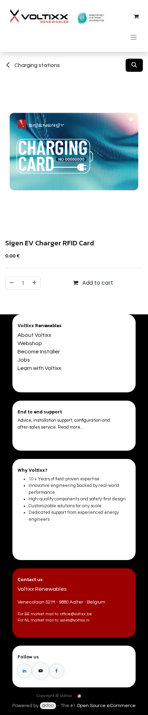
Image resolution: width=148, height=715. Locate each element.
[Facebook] (57, 671)
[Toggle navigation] (133, 37)
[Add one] (35, 283)
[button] (134, 65)
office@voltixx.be (76, 614)
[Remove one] (11, 283)
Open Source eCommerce (106, 705)
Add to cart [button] (97, 283)
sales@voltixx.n (74, 620)
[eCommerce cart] (136, 16)
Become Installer (39, 351)
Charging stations (36, 65)
